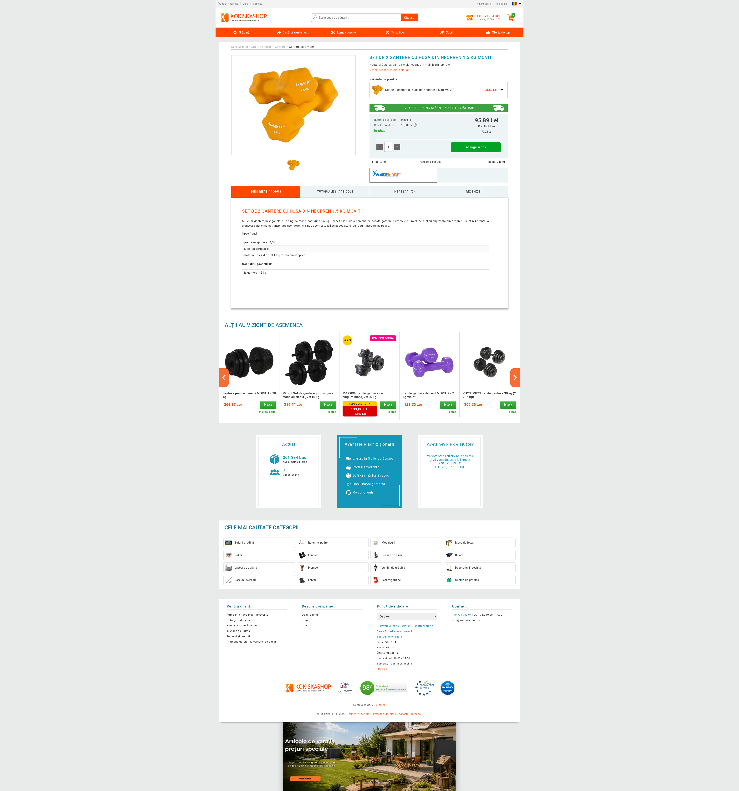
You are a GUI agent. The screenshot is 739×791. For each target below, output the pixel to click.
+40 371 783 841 (450, 463)
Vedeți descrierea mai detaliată (390, 69)
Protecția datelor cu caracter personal (251, 641)
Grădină (381, 704)
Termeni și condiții (239, 636)
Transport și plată (429, 161)
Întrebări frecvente (228, 3)
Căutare (409, 17)
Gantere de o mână (302, 46)
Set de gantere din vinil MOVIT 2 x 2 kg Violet (428, 395)
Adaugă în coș (476, 147)
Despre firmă (310, 614)
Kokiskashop (239, 46)
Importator (379, 161)
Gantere (280, 46)
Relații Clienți (496, 161)
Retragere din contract (241, 620)
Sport (255, 46)
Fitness (267, 46)
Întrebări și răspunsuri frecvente (247, 614)
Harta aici (382, 669)
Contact (257, 3)
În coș (268, 405)
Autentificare (484, 3)
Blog (245, 3)
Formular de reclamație (242, 625)
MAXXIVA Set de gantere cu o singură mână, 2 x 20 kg (364, 395)
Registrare (501, 3)
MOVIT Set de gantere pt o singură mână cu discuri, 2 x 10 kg (308, 395)
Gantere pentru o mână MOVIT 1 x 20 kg (249, 395)
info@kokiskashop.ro (466, 620)
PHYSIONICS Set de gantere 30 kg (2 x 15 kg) (489, 395)
